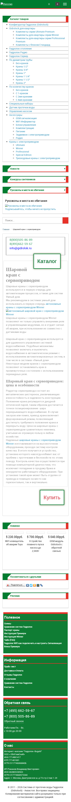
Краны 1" (21, 73)
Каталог (47, 261)
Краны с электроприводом (24, 141)
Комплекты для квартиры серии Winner (37, 34)
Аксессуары (15, 114)
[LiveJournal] (41, 584)
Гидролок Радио (18, 52)
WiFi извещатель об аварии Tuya (14, 542)
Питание (20, 131)
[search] (65, 220)
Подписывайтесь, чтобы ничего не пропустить (30, 209)
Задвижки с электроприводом (32, 134)
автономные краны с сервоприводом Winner (33, 305)
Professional (22, 151)
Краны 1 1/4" (23, 76)
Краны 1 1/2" (23, 79)
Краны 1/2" (22, 66)
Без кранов (22, 63)
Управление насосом (20, 111)
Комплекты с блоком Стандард (33, 44)
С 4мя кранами (24, 99)
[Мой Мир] (38, 584)
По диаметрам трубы (20, 59)
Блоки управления (26, 124)
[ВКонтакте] (27, 584)
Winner (19, 148)
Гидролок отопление (20, 48)
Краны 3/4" (22, 69)
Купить (52, 497)
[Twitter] (31, 584)
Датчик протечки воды (22, 107)
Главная (6, 229)
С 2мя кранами (24, 96)
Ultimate (20, 145)
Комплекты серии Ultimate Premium (35, 31)
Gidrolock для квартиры (22, 28)
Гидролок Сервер (18, 56)
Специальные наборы (21, 103)
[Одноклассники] (34, 584)
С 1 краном (22, 93)
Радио (19, 137)
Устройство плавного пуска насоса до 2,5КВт (35, 545)
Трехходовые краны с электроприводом (38, 158)
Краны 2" (21, 82)
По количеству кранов (21, 86)
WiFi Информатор (25, 121)
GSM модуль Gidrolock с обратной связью (56, 545)
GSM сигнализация (26, 118)
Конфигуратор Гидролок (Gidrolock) (28, 24)
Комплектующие (25, 128)
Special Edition (24, 154)
